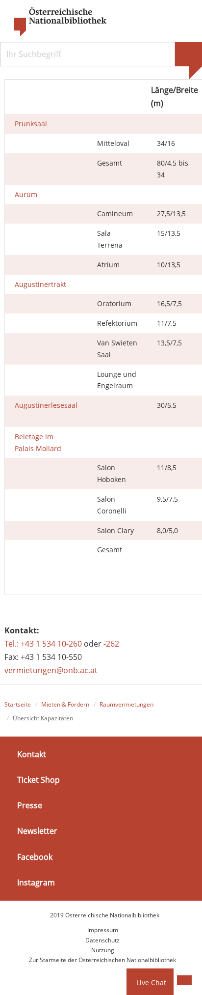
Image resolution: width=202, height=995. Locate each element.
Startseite (17, 704)
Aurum (26, 194)
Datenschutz (102, 940)
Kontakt (31, 754)
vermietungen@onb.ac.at (51, 670)
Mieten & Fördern (65, 704)
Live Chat (151, 982)
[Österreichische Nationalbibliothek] (55, 22)
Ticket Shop (38, 779)
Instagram (36, 882)
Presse (29, 805)
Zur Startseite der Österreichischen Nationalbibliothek (102, 960)
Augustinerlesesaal (46, 405)
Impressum (102, 930)
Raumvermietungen (126, 704)
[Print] (184, 980)
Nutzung (102, 950)
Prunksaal (31, 123)
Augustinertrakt (40, 284)
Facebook (34, 856)
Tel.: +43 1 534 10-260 (43, 643)
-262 (111, 643)
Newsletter (37, 830)
